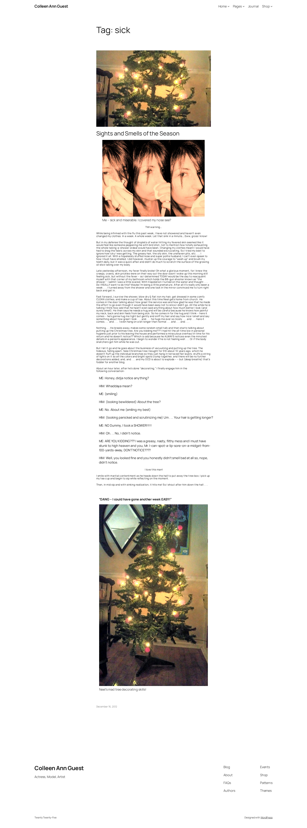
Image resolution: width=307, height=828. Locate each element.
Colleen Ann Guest (51, 6)
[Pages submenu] (244, 6)
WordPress (267, 817)
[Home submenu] (229, 6)
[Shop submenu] (272, 6)
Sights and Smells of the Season (137, 133)
